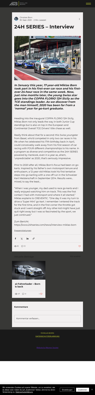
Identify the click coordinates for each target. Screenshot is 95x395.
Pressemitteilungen (22, 230)
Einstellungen (67, 389)
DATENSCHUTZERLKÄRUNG (47, 336)
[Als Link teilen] (33, 238)
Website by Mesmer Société (47, 347)
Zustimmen (82, 389)
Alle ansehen (75, 256)
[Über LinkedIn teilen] (27, 238)
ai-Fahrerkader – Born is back (27, 285)
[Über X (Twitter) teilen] (21, 238)
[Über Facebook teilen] (15, 238)
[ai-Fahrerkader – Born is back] (28, 270)
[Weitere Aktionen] (79, 18)
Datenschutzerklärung (24, 392)
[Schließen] (92, 389)
